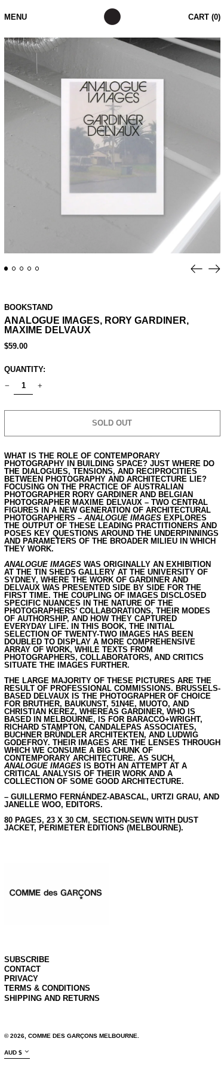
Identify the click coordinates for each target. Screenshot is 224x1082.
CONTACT (22, 969)
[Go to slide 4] (29, 268)
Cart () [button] (204, 17)
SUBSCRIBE (27, 959)
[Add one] (40, 386)
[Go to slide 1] (6, 268)
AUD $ (13, 1052)
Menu (15, 17)
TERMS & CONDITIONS (47, 988)
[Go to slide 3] (22, 268)
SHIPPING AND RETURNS (52, 998)
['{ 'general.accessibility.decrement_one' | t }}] (7, 386)
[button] (112, 145)
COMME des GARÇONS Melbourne (82, 1036)
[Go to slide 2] (14, 268)
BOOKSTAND (28, 307)
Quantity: (24, 369)
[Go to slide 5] (37, 268)
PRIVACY (21, 978)
